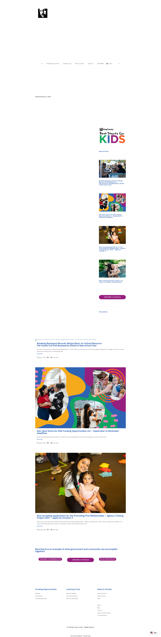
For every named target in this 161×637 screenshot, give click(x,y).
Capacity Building (71, 593)
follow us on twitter (78, 270)
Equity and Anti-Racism (58, 582)
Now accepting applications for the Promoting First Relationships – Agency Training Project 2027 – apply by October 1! (112, 249)
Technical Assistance (41, 598)
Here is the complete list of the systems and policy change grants (55, 245)
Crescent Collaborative (41, 172)
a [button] (42, 63)
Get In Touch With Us (107, 559)
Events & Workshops (72, 598)
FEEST (37, 179)
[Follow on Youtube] (117, 317)
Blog (42, 582)
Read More (40, 354)
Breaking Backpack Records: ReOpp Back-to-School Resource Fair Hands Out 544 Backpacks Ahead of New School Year (111, 183)
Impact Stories (101, 596)
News (98, 598)
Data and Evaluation (72, 596)
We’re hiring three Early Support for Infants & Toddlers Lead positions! (111, 281)
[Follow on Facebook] (107, 317)
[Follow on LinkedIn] (114, 317)
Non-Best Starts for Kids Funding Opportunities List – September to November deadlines (111, 216)
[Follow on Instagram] (110, 317)
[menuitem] (52, 64)
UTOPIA (37, 184)
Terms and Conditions (76, 636)
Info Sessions (38, 596)
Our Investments (71, 582)
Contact (47, 582)
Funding (37, 593)
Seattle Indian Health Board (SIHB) (44, 165)
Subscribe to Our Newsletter (50, 559)
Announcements (39, 80)
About (37, 582)
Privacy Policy (86, 636)
